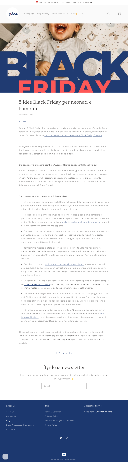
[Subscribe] (83, 386)
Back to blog (65, 353)
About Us (10, 412)
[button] (58, 13)
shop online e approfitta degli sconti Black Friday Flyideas (73, 135)
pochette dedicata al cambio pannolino (81, 222)
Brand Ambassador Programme (20, 425)
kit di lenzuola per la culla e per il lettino (64, 264)
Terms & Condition (53, 412)
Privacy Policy (51, 425)
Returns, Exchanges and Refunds (59, 420)
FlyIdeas (59, 459)
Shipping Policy (51, 416)
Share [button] (24, 121)
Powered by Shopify (70, 459)
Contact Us (11, 416)
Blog (8, 420)
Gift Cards (10, 429)
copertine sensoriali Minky (37, 284)
